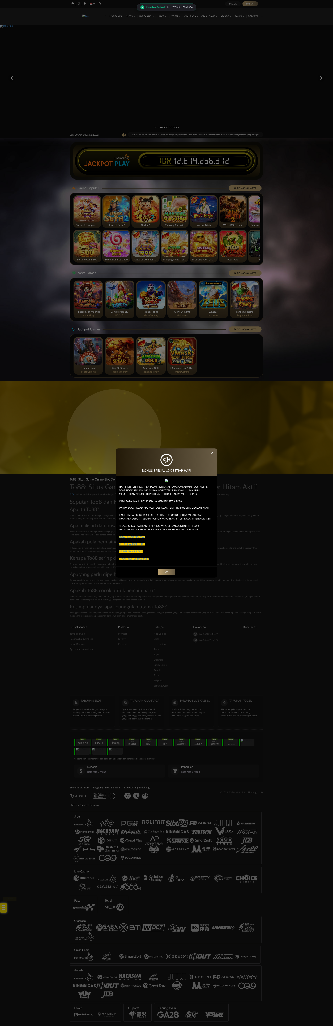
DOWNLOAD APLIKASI (132, 537)
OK (166, 572)
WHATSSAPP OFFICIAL (132, 544)
